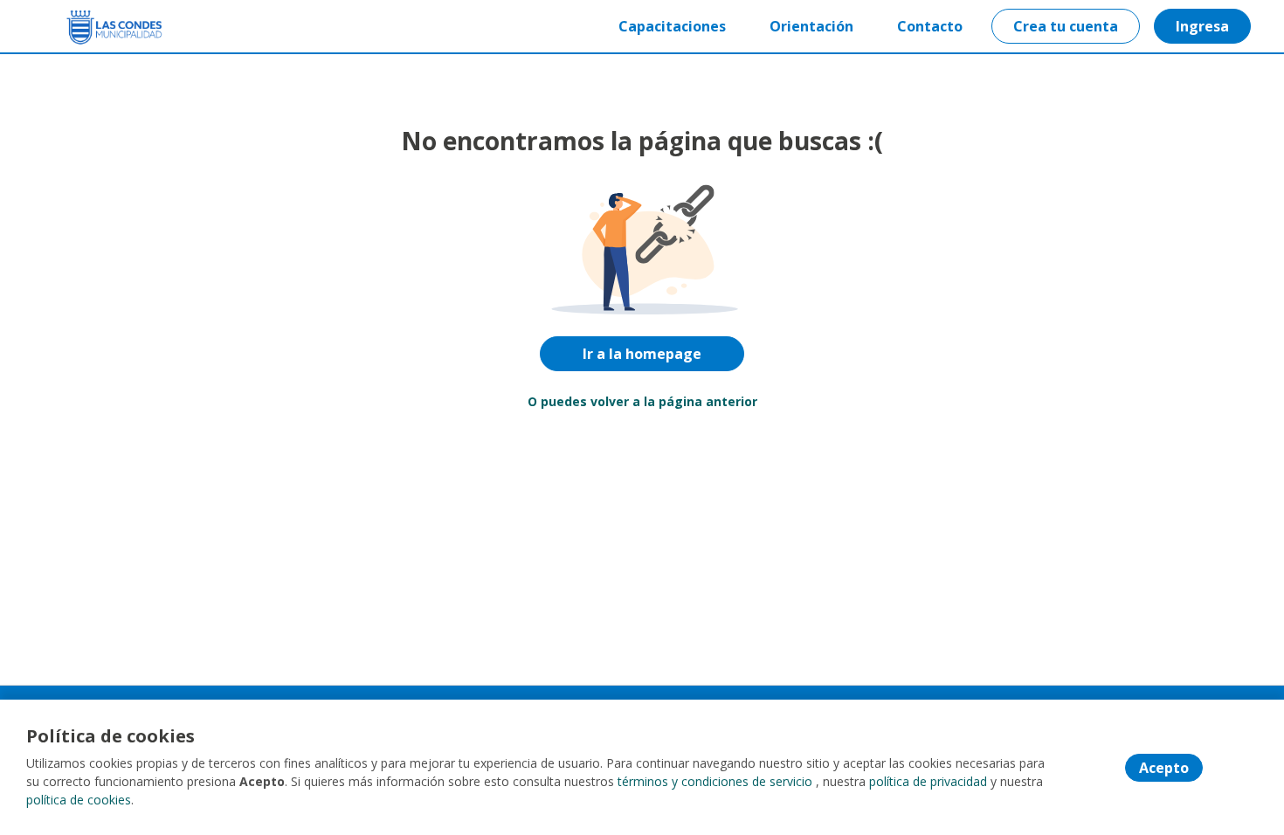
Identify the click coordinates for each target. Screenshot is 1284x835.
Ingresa (1202, 26)
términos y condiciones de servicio (715, 781)
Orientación (811, 26)
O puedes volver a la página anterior (642, 401)
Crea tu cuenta (1065, 26)
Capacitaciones (672, 26)
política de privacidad (928, 781)
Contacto (930, 26)
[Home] (101, 26)
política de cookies (78, 799)
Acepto (1164, 767)
